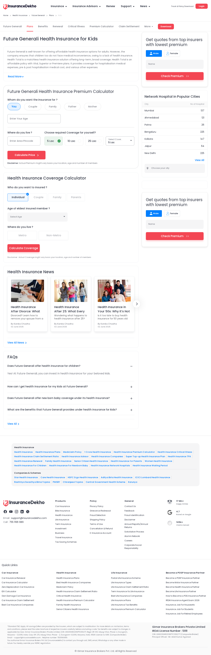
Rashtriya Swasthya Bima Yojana (32, 481)
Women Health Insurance (158, 460)
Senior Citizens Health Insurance (72, 609)
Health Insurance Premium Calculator (134, 451)
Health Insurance (23, 451)
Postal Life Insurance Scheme (125, 578)
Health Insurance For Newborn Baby (68, 465)
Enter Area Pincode (21, 141)
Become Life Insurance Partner (181, 591)
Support (126, 6)
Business (59, 533)
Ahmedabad (152, 117)
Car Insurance (62, 506)
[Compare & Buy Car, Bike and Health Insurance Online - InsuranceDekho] (19, 7)
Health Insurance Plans (47, 451)
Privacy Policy (96, 506)
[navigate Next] (136, 304)
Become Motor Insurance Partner (182, 582)
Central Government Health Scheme (105, 481)
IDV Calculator (9, 591)
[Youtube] (11, 512)
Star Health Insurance (26, 477)
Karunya (132, 481)
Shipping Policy (97, 519)
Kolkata (149, 139)
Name (151, 64)
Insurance (57, 6)
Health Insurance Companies (107, 456)
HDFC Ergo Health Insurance (83, 477)
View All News (15, 342)
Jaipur (148, 146)
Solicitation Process (134, 531)
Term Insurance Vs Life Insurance (127, 591)
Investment (60, 528)
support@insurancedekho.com (29, 518)
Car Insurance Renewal (13, 578)
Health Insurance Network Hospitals (110, 465)
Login (201, 6)
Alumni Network (132, 536)
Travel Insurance (63, 537)
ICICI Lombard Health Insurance (152, 477)
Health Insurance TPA (179, 456)
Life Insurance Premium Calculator (128, 609)
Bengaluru (150, 131)
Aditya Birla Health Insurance (116, 477)
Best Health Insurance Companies (73, 582)
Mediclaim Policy (72, 451)
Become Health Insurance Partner (182, 587)
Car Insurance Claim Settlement (18, 600)
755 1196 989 (16, 522)
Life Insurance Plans (121, 600)
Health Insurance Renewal (28, 460)
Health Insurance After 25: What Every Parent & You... (69, 309)
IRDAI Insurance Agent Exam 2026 (182, 600)
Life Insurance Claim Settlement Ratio (130, 587)
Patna (148, 124)
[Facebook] (5, 512)
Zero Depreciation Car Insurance (18, 587)
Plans (30, 26)
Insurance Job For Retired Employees (184, 613)
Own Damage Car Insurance (16, 595)
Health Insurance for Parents (126, 460)
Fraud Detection (98, 515)
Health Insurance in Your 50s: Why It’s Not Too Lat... (114, 309)
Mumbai (149, 110)
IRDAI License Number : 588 (169, 631)
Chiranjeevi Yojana (73, 481)
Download (166, 26)
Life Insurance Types (121, 582)
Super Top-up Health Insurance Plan (145, 456)
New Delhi (150, 153)
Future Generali (12, 26)
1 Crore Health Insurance (97, 451)
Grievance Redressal (100, 510)
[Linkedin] (22, 512)
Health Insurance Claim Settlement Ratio (36, 456)
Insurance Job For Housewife (180, 604)
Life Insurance (62, 519)
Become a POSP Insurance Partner (183, 578)
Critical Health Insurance (68, 595)
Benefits (43, 26)
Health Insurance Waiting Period (150, 465)
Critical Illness (76, 26)
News (143, 6)
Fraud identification (134, 515)
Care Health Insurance (53, 477)
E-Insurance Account (100, 533)
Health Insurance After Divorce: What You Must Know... (25, 309)
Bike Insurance (62, 510)
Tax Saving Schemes (66, 541)
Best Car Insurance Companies (17, 604)
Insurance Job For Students (179, 609)
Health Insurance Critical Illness (175, 451)
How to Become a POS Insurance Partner (186, 595)
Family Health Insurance (58, 460)
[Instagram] (16, 512)
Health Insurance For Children (30, 465)
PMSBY (56, 481)
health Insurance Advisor (75, 456)
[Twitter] (28, 512)
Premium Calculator (102, 26)
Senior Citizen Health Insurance (91, 460)
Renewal (58, 26)
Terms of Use (96, 524)
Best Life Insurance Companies (126, 595)
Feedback (129, 510)
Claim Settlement (129, 26)
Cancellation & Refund (101, 528)
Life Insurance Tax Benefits (124, 604)
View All (12, 424)
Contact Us (130, 506)
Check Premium (172, 76)
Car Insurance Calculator (15, 582)
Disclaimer (129, 519)
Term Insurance (63, 524)
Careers (128, 540)
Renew (110, 6)
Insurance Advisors (85, 6)
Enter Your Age (19, 118)
